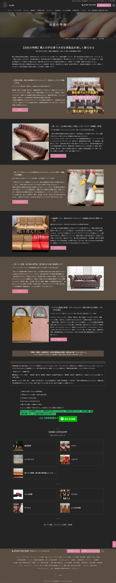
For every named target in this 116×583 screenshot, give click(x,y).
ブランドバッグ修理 (60, 525)
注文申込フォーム (104, 5)
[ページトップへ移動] (102, 551)
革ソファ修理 (48, 525)
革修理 (70, 525)
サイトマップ (75, 568)
